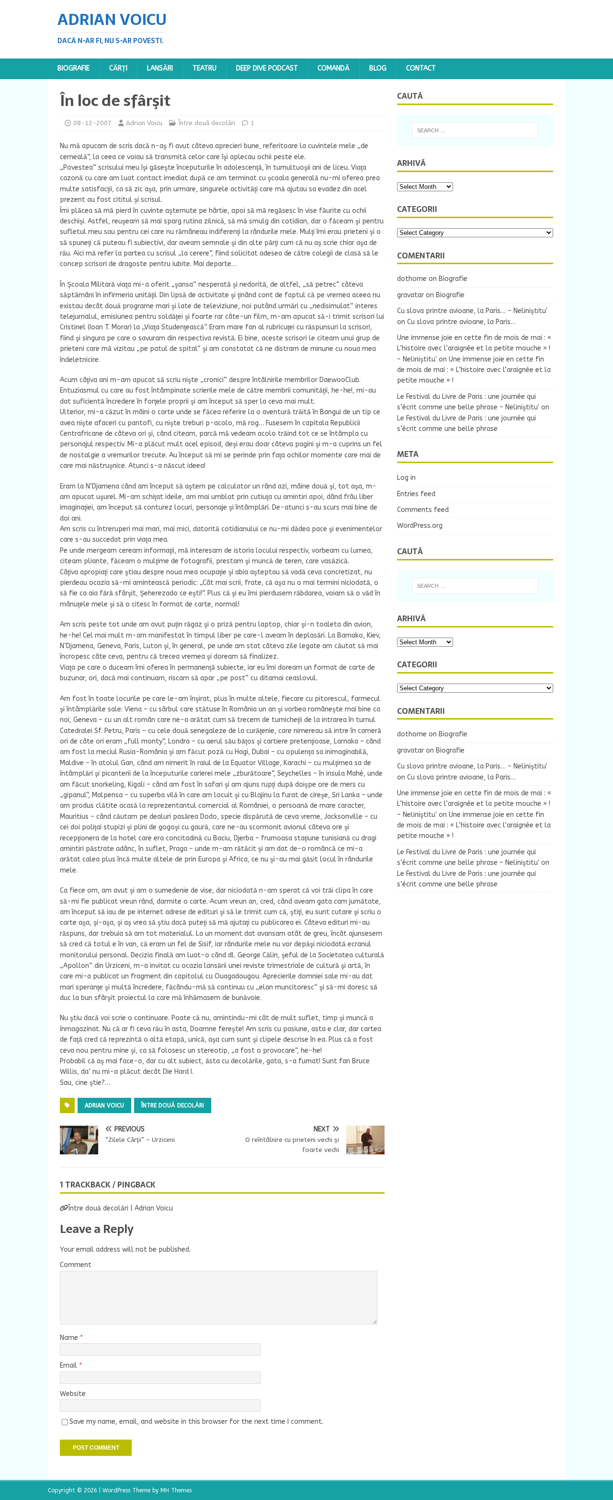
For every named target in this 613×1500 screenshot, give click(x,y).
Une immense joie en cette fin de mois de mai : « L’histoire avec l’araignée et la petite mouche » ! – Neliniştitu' (474, 348)
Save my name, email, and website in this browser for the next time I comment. (196, 1422)
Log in (406, 478)
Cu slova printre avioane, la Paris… (461, 322)
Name (70, 1338)
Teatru (204, 68)
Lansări (160, 68)
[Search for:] (475, 130)
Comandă (334, 68)
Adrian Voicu (144, 123)
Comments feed (423, 510)
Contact (421, 68)
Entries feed (416, 494)
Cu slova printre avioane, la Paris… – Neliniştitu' (472, 311)
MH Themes (176, 1490)
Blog (377, 68)
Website (73, 1394)
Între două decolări (207, 123)
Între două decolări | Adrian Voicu (120, 1208)
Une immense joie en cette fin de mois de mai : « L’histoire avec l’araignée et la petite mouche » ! (474, 370)
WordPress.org (420, 526)
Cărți (118, 68)
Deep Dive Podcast (267, 68)
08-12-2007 (92, 123)
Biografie (73, 68)
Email (69, 1365)
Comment (75, 1265)
